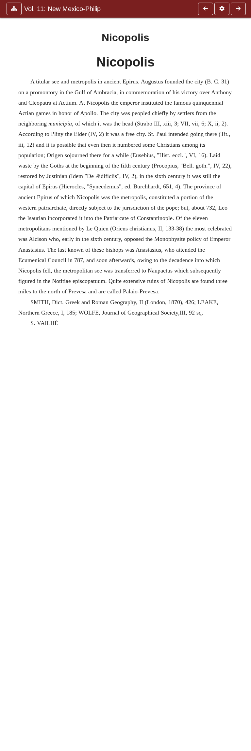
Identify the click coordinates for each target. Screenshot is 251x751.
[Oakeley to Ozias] (238, 9)
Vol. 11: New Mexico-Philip (62, 8)
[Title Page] (205, 9)
